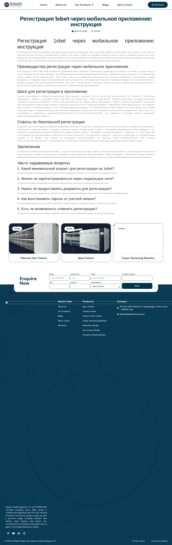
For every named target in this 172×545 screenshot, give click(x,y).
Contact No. (75, 274)
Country (73, 282)
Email (93, 274)
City (51, 282)
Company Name (128, 274)
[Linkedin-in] (18, 533)
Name (51, 274)
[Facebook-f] (8, 533)
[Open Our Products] (93, 5)
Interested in (96, 282)
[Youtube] (13, 533)
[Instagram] (24, 533)
